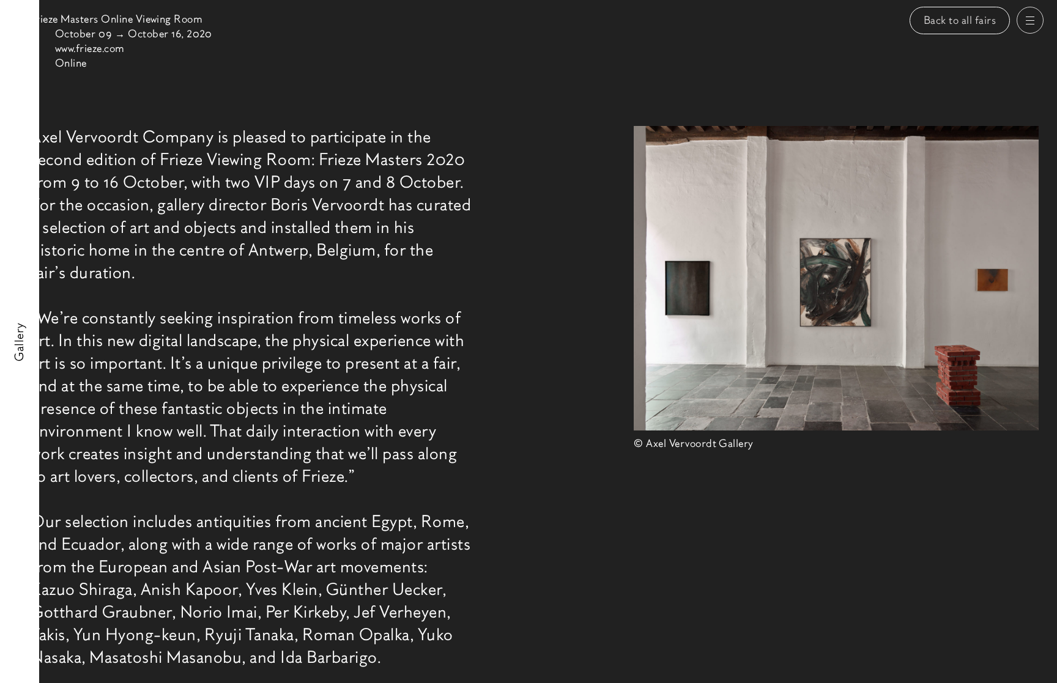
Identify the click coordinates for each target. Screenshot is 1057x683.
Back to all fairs (960, 20)
